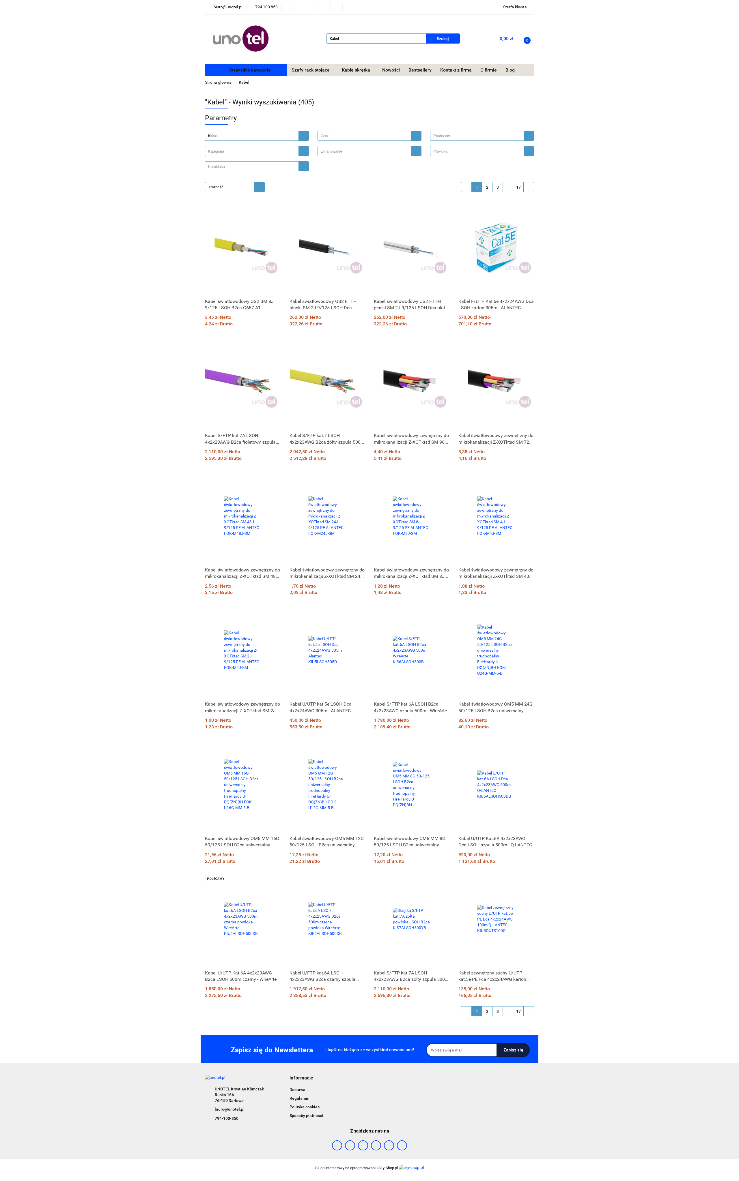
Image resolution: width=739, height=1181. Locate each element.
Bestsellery (420, 70)
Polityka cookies (305, 1107)
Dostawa (297, 1089)
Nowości (391, 70)
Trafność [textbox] (215, 187)
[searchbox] (478, 136)
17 (518, 187)
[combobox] (369, 136)
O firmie (488, 70)
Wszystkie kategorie (249, 70)
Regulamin (299, 1098)
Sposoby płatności (306, 1115)
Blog (510, 70)
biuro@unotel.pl (230, 1109)
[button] (301, 1078)
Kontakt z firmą (456, 70)
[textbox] (364, 136)
